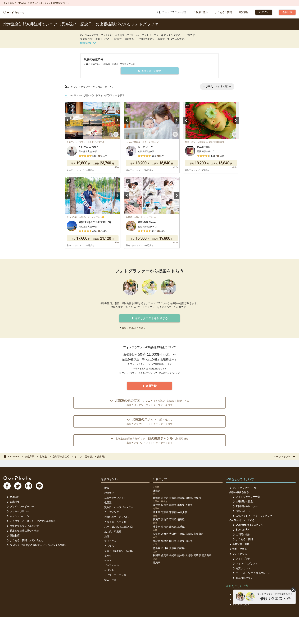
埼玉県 (156, 512)
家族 (106, 488)
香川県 (164, 548)
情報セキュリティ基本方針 (24, 525)
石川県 (172, 519)
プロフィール (111, 565)
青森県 (156, 497)
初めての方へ (243, 529)
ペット (108, 560)
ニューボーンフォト (115, 497)
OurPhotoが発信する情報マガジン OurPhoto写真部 (38, 545)
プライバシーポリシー (22, 506)
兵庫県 (181, 533)
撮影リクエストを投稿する (151, 318)
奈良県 (189, 533)
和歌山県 (198, 533)
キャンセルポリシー (21, 516)
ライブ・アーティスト (116, 575)
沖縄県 (156, 562)
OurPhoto (17, 478)
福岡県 (156, 555)
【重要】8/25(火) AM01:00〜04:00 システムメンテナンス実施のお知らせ (35, 3)
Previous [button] (67, 120)
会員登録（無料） (242, 544)
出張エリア (160, 479)
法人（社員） (111, 579)
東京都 (172, 512)
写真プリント (243, 568)
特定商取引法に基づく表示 (24, 530)
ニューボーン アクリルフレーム (253, 573)
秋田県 (181, 497)
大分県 (189, 555)
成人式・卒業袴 (112, 531)
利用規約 (15, 496)
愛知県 (172, 526)
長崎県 (172, 555)
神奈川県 (182, 512)
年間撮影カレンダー (247, 506)
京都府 (164, 533)
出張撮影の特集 (244, 501)
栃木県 (164, 505)
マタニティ (110, 541)
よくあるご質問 (223, 12)
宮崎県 (197, 555)
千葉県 (164, 512)
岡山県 (172, 541)
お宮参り (109, 492)
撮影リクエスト (240, 549)
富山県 (164, 519)
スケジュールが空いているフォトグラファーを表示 (97, 95)
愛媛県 (172, 548)
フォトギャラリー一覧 (248, 496)
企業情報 (15, 501)
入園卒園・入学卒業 (115, 521)
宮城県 (172, 497)
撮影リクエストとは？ (134, 327)
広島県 (181, 541)
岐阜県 (156, 526)
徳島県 (156, 548)
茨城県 (156, 505)
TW (17, 486)
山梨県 (181, 505)
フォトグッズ (239, 553)
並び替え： (215, 86)
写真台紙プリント (245, 578)
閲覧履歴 (243, 12)
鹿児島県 (206, 555)
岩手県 (164, 497)
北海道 (156, 490)
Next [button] (117, 120)
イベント (109, 570)
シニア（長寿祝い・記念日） (120, 550)
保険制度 (15, 535)
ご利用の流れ (200, 12)
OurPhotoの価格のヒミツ (249, 524)
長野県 (189, 505)
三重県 (181, 526)
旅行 (106, 536)
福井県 (181, 519)
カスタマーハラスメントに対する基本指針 (33, 521)
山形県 (189, 497)
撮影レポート (243, 511)
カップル (109, 546)
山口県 (189, 541)
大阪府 (172, 533)
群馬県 (172, 505)
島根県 (164, 541)
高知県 (181, 548)
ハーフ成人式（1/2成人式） (119, 526)
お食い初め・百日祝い (116, 517)
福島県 (197, 497)
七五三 (108, 502)
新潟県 (156, 519)
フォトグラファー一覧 (244, 488)
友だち (108, 555)
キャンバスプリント (247, 563)
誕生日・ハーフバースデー (118, 507)
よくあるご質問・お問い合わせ (27, 540)
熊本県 (181, 555)
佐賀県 (164, 555)
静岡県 (164, 526)
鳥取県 (156, 541)
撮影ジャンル (109, 479)
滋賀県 (156, 533)
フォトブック (243, 558)
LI (39, 486)
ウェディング (111, 512)
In (28, 486)
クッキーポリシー (19, 511)
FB (7, 486)
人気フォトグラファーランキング (254, 516)
